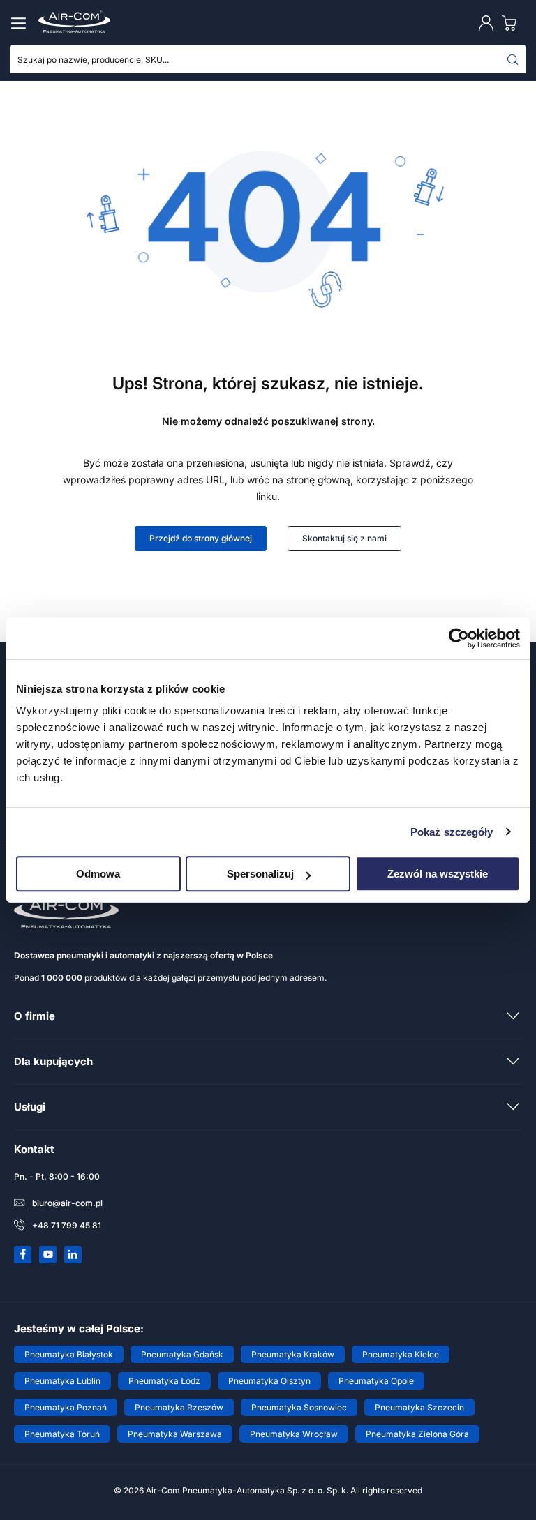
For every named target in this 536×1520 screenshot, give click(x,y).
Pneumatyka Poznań (65, 1407)
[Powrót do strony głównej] (268, 307)
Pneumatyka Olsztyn (269, 1381)
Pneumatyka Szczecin (419, 1407)
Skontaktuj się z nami (344, 538)
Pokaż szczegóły (451, 832)
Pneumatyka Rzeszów (179, 1407)
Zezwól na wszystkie (437, 874)
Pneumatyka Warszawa (175, 1434)
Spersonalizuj (260, 874)
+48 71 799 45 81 (66, 1225)
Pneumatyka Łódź (164, 1381)
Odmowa (98, 874)
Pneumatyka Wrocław (294, 1434)
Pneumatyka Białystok (68, 1354)
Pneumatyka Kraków (292, 1354)
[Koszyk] (512, 23)
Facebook (23, 1254)
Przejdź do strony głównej (200, 538)
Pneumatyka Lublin (62, 1381)
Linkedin (73, 1254)
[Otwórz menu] (20, 23)
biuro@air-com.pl (67, 1203)
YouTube (48, 1254)
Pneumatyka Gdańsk (182, 1354)
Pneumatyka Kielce (400, 1354)
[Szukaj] (513, 59)
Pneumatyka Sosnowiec (299, 1407)
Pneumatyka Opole (376, 1381)
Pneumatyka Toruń (62, 1434)
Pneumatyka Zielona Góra (417, 1434)
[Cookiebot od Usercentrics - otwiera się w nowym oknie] (459, 638)
